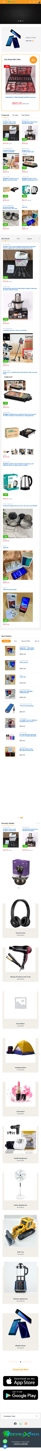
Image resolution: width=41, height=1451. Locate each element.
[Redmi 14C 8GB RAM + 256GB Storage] (11, 694)
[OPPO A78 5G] (11, 665)
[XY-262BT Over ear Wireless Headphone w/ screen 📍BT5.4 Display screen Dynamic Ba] (11, 723)
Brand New (22, 646)
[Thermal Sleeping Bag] (11, 708)
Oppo (23, 205)
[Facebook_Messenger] (5, 1446)
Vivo (18, 239)
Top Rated (25, 115)
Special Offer (6, 120)
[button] (18, 817)
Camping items (24, 704)
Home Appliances (8, 148)
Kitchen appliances (8, 205)
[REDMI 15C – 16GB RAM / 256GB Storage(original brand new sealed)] (11, 651)
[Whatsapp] (5, 1441)
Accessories (23, 718)
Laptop (29, 239)
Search (30, 2)
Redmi (27, 646)
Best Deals (5, 239)
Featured (5, 115)
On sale (15, 115)
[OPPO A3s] (11, 680)
